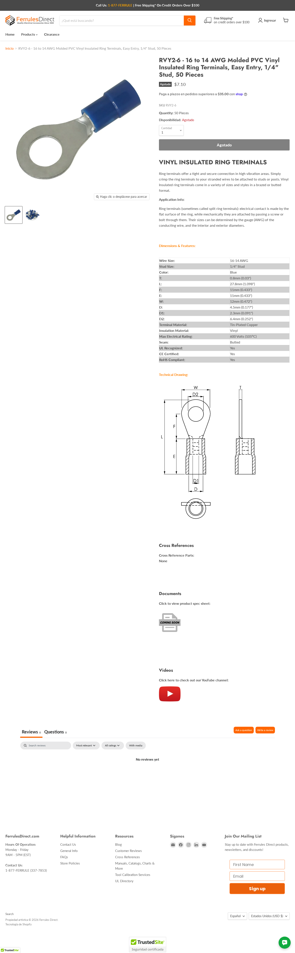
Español (235, 916)
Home (10, 34)
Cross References (127, 857)
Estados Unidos (267, 916)
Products (28, 34)
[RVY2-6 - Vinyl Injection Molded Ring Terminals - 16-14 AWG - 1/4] (13, 214)
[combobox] (122, 20)
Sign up (257, 889)
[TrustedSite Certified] (148, 944)
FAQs (64, 857)
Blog (118, 844)
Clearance (52, 34)
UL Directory (124, 881)
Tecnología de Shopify (18, 924)
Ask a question (243, 730)
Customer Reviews (128, 851)
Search (9, 914)
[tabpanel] (147, 773)
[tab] (55, 732)
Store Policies (70, 863)
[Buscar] (189, 20)
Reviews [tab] (31, 731)
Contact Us (68, 844)
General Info (69, 851)
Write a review (265, 730)
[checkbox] (136, 745)
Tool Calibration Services (132, 875)
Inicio (9, 48)
